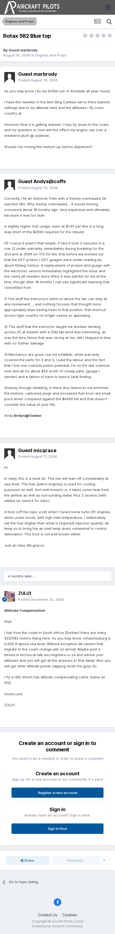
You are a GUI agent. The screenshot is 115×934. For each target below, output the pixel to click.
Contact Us (47, 915)
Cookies (69, 915)
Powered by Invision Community (57, 926)
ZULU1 (24, 593)
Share (28, 860)
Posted (38, 80)
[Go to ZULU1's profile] (9, 596)
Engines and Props (51, 55)
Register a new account (57, 793)
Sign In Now (57, 828)
